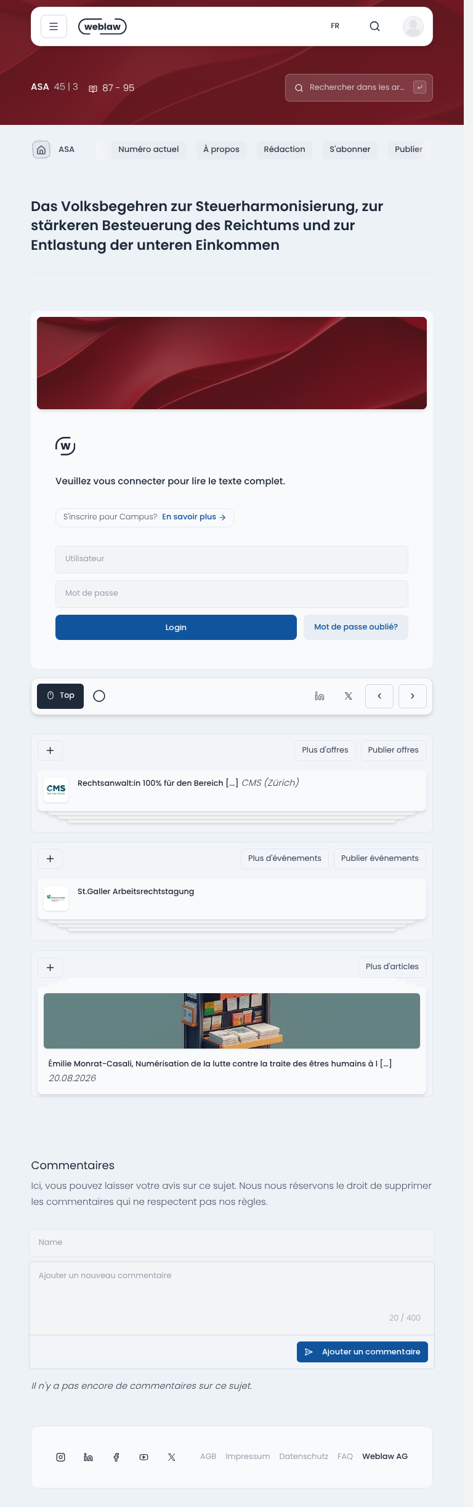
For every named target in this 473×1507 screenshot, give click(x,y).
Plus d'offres (325, 750)
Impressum (247, 1457)
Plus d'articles (392, 967)
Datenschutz (304, 1457)
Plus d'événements (284, 858)
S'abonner (349, 149)
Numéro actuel (148, 149)
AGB (208, 1457)
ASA (67, 149)
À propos (221, 149)
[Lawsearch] (419, 87)
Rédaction (284, 149)
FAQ (345, 1457)
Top (67, 695)
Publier (408, 149)
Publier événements (380, 858)
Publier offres (393, 750)
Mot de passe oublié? (356, 627)
